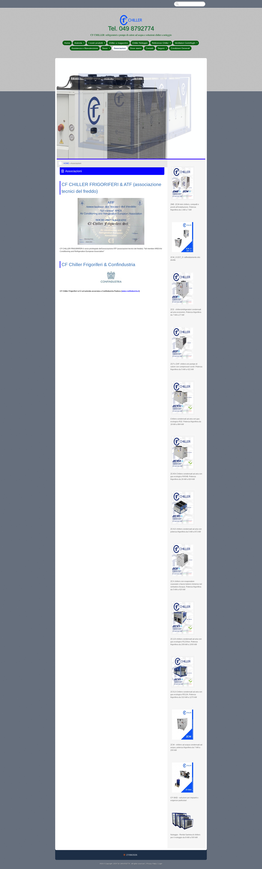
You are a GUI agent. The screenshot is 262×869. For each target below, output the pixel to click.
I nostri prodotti (95, 43)
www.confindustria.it (130, 291)
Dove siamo (135, 48)
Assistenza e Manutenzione (85, 48)
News (105, 48)
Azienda (78, 43)
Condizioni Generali (180, 48)
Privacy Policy (151, 864)
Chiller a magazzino (118, 43)
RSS (101, 864)
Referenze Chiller (160, 43)
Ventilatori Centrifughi (185, 43)
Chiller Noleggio (140, 43)
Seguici (161, 48)
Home (67, 43)
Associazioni (120, 48)
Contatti (149, 48)
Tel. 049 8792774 (131, 28)
